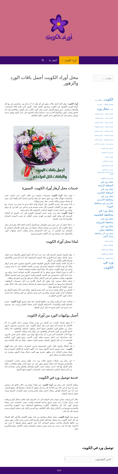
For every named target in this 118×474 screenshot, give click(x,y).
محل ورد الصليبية (98, 131)
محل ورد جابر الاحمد (99, 144)
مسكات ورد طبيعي (107, 254)
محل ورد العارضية (108, 135)
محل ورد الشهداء (99, 126)
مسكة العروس (109, 258)
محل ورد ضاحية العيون (107, 165)
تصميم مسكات (108, 104)
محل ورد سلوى (109, 157)
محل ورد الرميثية (109, 122)
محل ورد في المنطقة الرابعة (105, 183)
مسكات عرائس (108, 245)
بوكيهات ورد (98, 100)
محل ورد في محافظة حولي (106, 228)
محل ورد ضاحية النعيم (107, 170)
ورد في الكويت (108, 264)
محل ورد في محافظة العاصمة (103, 212)
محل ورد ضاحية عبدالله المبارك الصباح (105, 173)
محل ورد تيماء (109, 144)
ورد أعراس (100, 258)
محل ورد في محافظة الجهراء (103, 205)
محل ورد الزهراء (99, 122)
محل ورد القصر (99, 139)
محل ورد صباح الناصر (107, 161)
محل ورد (103, 109)
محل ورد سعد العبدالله (107, 152)
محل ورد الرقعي (99, 118)
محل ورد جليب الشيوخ (107, 148)
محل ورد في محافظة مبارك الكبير (104, 235)
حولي (111, 109)
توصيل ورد (99, 104)
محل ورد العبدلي (98, 135)
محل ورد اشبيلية (109, 114)
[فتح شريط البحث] (43, 60)
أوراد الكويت (70, 60)
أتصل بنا (53, 60)
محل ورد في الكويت (106, 178)
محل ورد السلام (109, 126)
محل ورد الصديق (109, 131)
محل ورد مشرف (109, 241)
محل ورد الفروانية (108, 139)
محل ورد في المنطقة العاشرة (105, 191)
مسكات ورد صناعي (107, 249)
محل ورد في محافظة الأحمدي (105, 198)
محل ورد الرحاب (109, 118)
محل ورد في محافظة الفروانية (104, 220)
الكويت (108, 99)
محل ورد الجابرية (99, 114)
